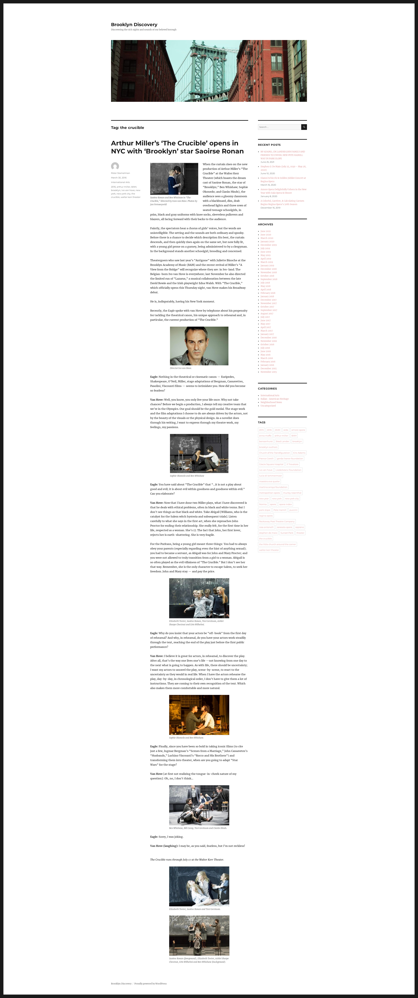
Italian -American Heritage (275, 399)
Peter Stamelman (120, 173)
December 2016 (269, 337)
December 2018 (269, 269)
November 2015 (269, 372)
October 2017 (267, 306)
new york (277, 498)
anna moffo (265, 435)
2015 (261, 430)
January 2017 (267, 334)
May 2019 (266, 255)
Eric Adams (299, 452)
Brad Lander (282, 441)
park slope (264, 510)
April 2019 (266, 258)
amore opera (298, 430)
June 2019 (266, 251)
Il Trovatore (292, 464)
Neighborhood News (271, 402)
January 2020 (267, 241)
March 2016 (267, 358)
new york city (123, 193)
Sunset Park (287, 533)
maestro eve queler (269, 481)
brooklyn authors (268, 447)
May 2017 (265, 324)
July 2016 (265, 348)
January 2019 (267, 265)
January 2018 (267, 296)
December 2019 (269, 245)
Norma (263, 504)
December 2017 (269, 300)
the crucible (265, 538)
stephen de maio (268, 533)
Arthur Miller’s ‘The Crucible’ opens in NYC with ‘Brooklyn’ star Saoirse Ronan (177, 147)
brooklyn (116, 190)
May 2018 (265, 286)
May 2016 (266, 354)
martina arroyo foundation (273, 487)
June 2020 (266, 234)
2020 (277, 430)
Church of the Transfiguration (274, 452)
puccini (293, 510)
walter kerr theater (130, 197)
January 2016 (267, 365)
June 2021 (266, 231)
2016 (113, 186)
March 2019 (267, 262)
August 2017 (267, 313)
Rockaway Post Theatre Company (277, 521)
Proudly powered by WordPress (150, 983)
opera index (285, 504)
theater (300, 533)
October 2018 (267, 275)
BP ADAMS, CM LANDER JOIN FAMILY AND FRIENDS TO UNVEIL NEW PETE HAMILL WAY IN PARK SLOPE (283, 155)
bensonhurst (266, 441)
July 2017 (265, 317)
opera (273, 504)
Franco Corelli (266, 458)
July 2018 (265, 282)
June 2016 (266, 351)
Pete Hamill (279, 510)
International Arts (120, 182)
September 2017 (269, 310)
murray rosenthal (292, 492)
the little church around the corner (277, 544)
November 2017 (269, 303)
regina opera (266, 515)
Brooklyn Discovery (134, 24)
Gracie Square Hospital (271, 464)
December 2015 (269, 368)
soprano (299, 527)
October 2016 (267, 344)
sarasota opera (284, 527)
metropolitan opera (269, 492)
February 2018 (268, 293)
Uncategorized (268, 405)
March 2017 (267, 330)
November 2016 (269, 341)
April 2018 (266, 289)
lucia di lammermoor (270, 475)
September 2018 (269, 279)
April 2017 (266, 327)
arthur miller (123, 186)
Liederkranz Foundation (288, 470)
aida (285, 430)
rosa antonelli (266, 527)
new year (264, 498)
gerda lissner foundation (290, 458)
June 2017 (266, 320)
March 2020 (267, 238)
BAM (133, 186)
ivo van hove (128, 190)
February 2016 (268, 361)
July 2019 (265, 248)
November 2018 (269, 272)
